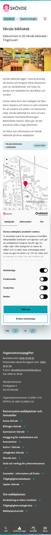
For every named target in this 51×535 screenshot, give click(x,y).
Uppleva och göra (28, 18)
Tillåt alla (25, 309)
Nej (7, 330)
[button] (25, 184)
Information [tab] (25, 221)
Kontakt (33, 531)
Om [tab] (41, 221)
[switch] (44, 279)
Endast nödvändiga (25, 319)
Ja (25, 330)
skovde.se (9, 18)
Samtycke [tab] (9, 221)
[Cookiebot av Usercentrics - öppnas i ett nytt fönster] (36, 214)
